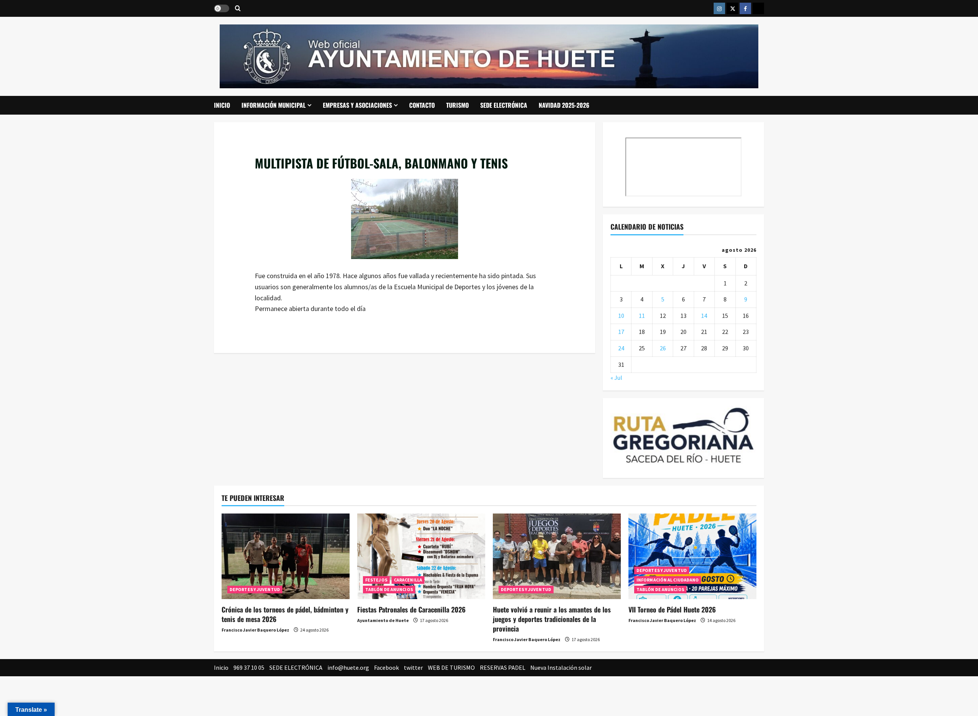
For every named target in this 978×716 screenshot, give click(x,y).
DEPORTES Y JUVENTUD (255, 589)
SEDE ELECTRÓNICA (503, 105)
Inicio (222, 105)
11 (642, 315)
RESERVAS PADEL (502, 667)
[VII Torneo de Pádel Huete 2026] (692, 556)
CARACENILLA (408, 580)
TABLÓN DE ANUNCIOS (389, 589)
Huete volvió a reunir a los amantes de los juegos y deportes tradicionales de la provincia (552, 618)
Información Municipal (273, 105)
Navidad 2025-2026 (564, 105)
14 (704, 315)
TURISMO (457, 105)
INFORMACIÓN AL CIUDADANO (667, 580)
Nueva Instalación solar (561, 667)
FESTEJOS (376, 580)
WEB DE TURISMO (451, 667)
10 (621, 315)
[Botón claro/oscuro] (221, 8)
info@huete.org (348, 667)
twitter (413, 667)
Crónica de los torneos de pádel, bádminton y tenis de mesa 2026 (285, 614)
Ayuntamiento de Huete (383, 620)
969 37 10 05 (248, 667)
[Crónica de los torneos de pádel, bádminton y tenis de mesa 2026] (286, 556)
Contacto (422, 105)
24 (621, 348)
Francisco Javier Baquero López (255, 630)
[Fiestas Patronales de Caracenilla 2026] (421, 556)
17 (621, 331)
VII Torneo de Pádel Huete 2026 (672, 609)
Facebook (386, 667)
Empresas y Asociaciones (357, 105)
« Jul (616, 377)
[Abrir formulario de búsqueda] (238, 8)
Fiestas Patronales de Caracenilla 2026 (411, 609)
